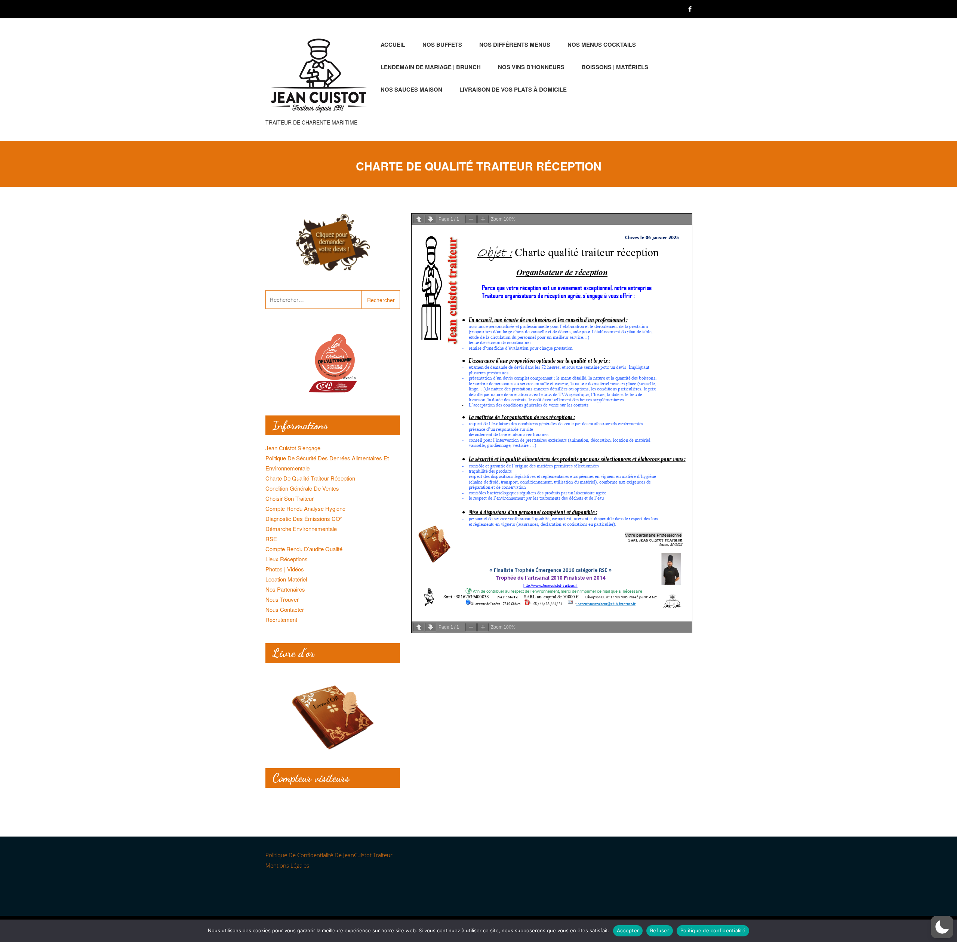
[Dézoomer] (471, 219)
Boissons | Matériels (615, 67)
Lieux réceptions (286, 559)
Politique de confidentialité (712, 930)
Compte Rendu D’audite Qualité (303, 549)
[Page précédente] (418, 219)
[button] (942, 927)
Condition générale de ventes (302, 488)
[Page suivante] (430, 219)
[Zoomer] (483, 219)
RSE (271, 539)
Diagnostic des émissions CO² (303, 518)
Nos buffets (442, 44)
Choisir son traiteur (289, 498)
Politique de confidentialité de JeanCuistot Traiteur (329, 855)
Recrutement (281, 619)
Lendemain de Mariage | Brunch (431, 67)
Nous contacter (284, 609)
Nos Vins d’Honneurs (531, 67)
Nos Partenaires (285, 589)
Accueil (393, 44)
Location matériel (286, 579)
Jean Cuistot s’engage (292, 448)
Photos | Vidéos (284, 569)
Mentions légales (287, 865)
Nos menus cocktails (601, 44)
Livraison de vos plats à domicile (513, 89)
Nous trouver (282, 599)
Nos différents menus (514, 44)
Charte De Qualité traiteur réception (310, 478)
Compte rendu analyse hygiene (305, 508)
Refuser (659, 930)
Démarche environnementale (301, 529)
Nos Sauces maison (411, 89)
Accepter (628, 930)
